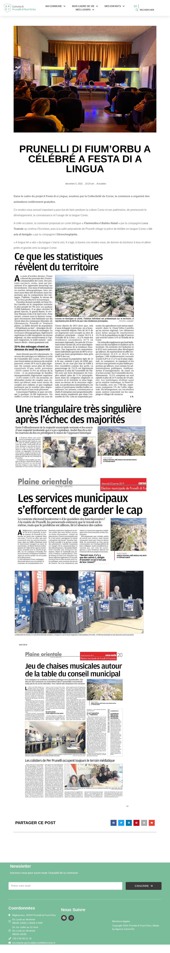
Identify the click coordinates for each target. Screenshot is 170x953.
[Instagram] (71, 918)
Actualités (101, 183)
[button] (114, 823)
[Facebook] (64, 918)
